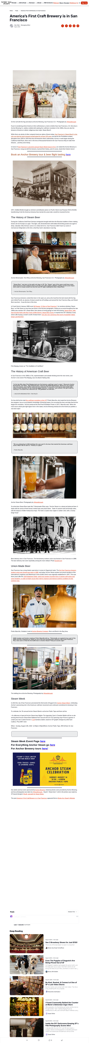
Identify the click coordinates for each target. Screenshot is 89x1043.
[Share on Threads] (70, 25)
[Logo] (6, 3)
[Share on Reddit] (77, 25)
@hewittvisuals (71, 122)
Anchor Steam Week (63, 703)
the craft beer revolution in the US (36, 400)
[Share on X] (66, 25)
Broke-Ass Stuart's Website (66, 798)
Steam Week (43, 147)
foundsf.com (58, 560)
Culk (33, 719)
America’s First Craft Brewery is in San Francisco (32, 798)
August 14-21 (51, 147)
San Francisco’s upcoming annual (28, 147)
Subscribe (21, 924)
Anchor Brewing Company (40, 631)
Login (15, 924)
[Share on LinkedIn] (74, 25)
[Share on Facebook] (62, 25)
